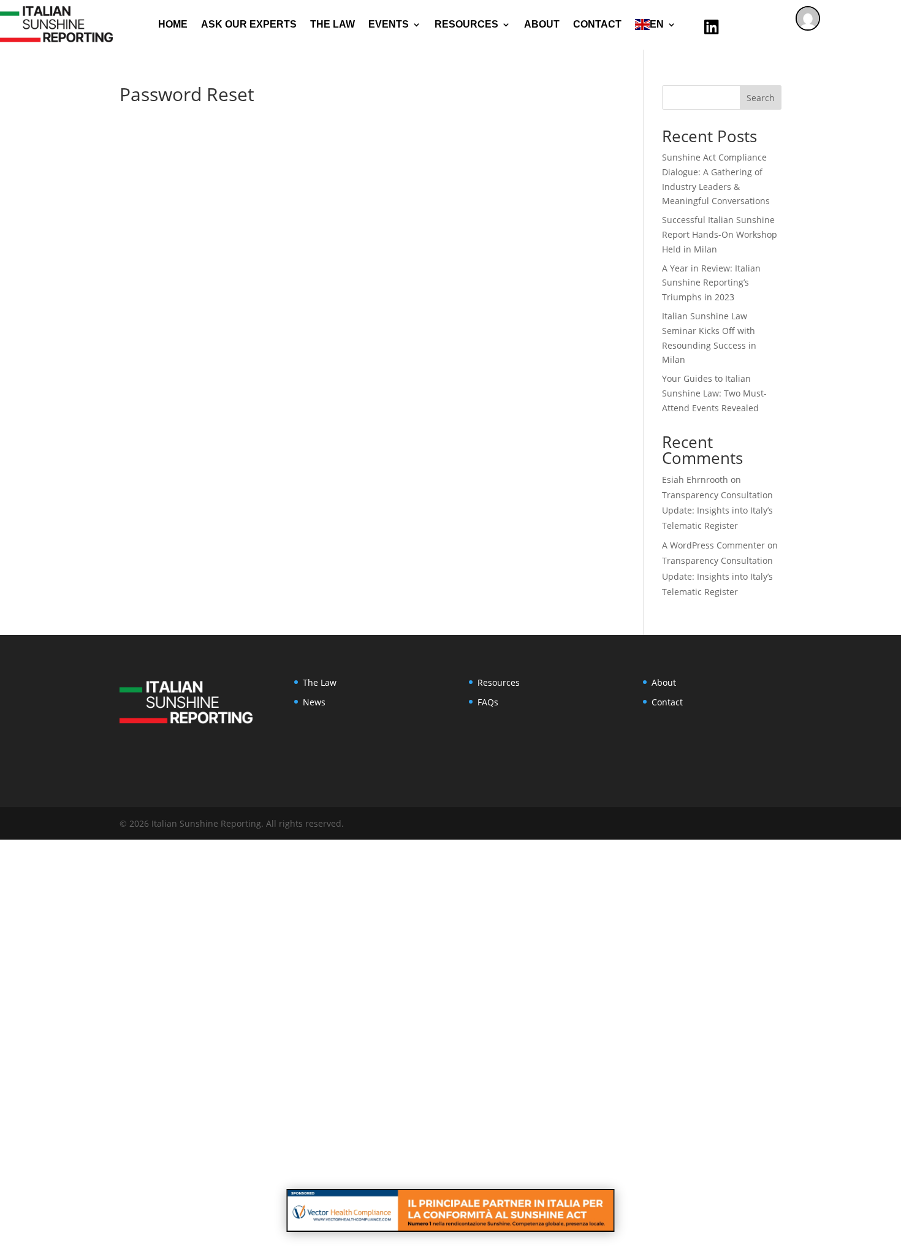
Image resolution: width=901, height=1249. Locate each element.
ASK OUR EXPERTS (249, 24)
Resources (498, 682)
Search (761, 98)
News (314, 702)
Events (388, 24)
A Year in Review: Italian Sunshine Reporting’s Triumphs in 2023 (711, 282)
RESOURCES (466, 24)
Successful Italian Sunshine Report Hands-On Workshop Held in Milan (719, 234)
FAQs (487, 702)
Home (173, 24)
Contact (597, 24)
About (542, 24)
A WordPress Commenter (713, 545)
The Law (332, 24)
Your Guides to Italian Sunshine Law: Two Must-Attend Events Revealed (714, 393)
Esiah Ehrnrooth (695, 479)
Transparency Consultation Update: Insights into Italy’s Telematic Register (717, 510)
